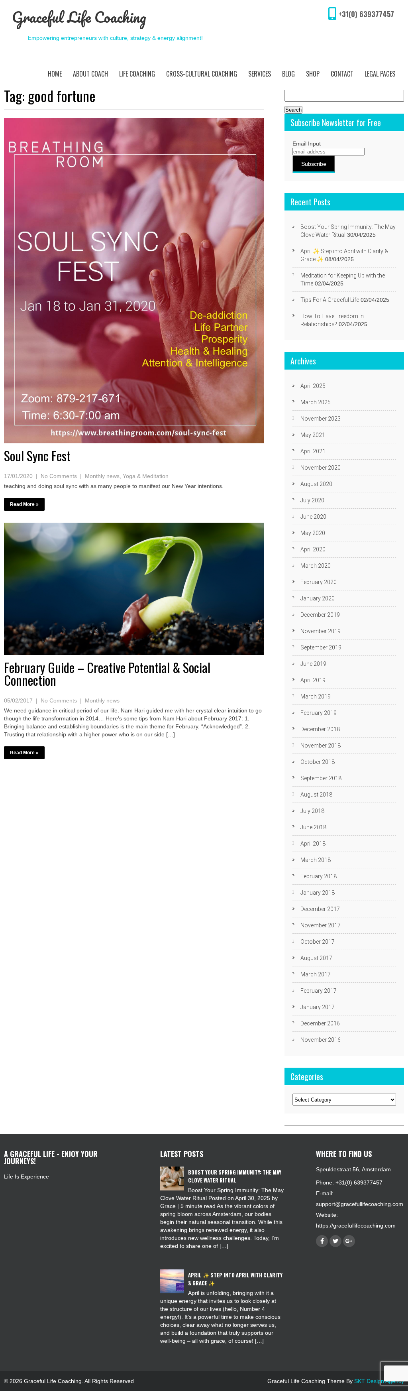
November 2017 (320, 925)
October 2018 (317, 762)
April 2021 (313, 451)
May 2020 (312, 533)
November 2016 (320, 1040)
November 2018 (320, 745)
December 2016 (320, 1023)
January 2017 (317, 1007)
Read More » (24, 504)
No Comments (59, 476)
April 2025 (313, 386)
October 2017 (317, 941)
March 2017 (315, 974)
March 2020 (315, 566)
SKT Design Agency (379, 1381)
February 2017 (318, 991)
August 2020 (316, 484)
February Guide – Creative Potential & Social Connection (107, 673)
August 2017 (316, 958)
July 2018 (312, 811)
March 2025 (315, 402)
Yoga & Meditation (146, 476)
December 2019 (320, 615)
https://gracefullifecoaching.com (356, 1225)
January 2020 (317, 598)
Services (259, 74)
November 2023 (320, 418)
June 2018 (313, 827)
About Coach (90, 74)
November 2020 (320, 467)
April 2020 (313, 549)
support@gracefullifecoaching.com (359, 1204)
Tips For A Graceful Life (329, 300)
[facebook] (322, 1241)
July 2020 (312, 500)
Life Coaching (137, 74)
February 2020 (318, 582)
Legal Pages (380, 74)
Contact (342, 74)
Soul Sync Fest (37, 455)
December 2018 (320, 729)
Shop (313, 74)
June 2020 (313, 517)
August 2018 (316, 794)
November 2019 (320, 631)
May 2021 (312, 435)
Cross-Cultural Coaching (201, 74)
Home (55, 74)
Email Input (306, 143)
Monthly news (102, 476)
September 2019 (320, 647)
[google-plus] (349, 1241)
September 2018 (320, 778)
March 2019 (315, 696)
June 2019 (313, 664)
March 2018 (315, 860)
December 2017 (320, 909)
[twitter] (335, 1241)
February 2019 (318, 713)
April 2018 (313, 843)
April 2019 (313, 680)
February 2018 (318, 876)
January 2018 (317, 892)
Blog (288, 74)
